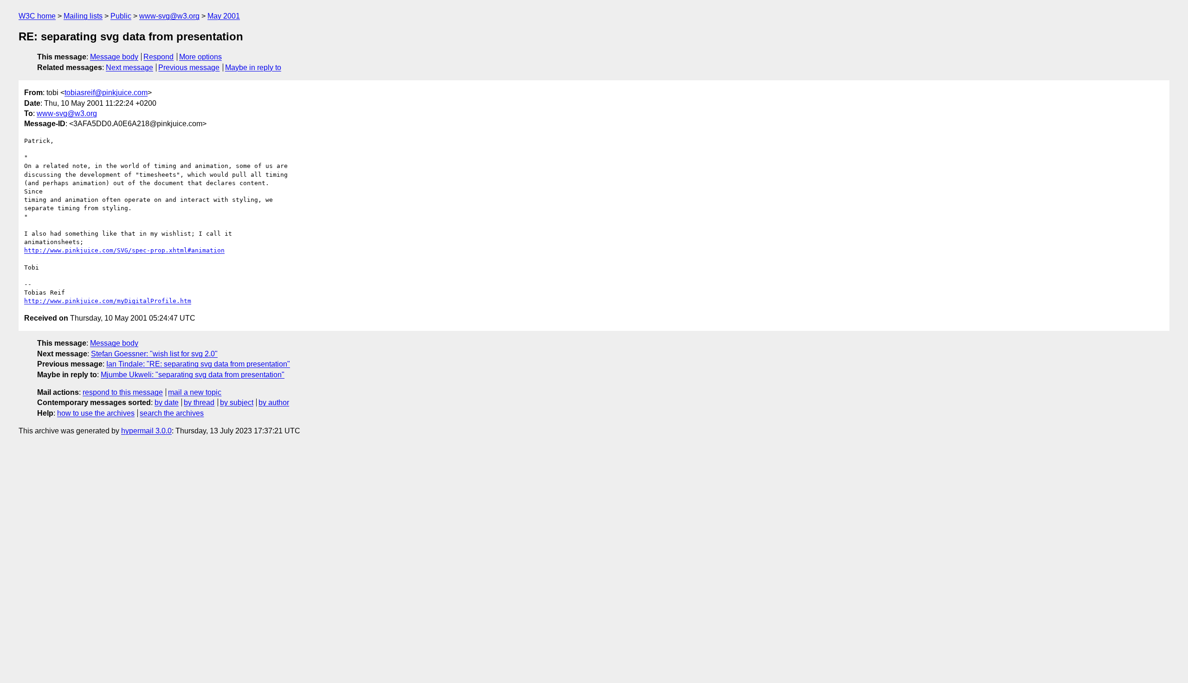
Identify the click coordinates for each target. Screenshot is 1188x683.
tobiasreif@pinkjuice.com (106, 93)
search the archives (172, 413)
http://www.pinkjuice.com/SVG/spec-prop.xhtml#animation (124, 250)
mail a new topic (194, 392)
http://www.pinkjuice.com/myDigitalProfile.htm (107, 300)
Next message (129, 67)
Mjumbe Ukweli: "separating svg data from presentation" (192, 375)
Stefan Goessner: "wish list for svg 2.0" (154, 354)
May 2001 (223, 16)
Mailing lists (83, 16)
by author (273, 402)
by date (167, 402)
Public (120, 16)
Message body (114, 57)
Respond (158, 57)
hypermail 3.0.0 (146, 431)
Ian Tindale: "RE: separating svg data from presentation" (198, 364)
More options (200, 57)
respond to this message (123, 392)
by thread (199, 402)
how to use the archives (96, 413)
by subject (236, 402)
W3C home (37, 16)
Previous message (189, 67)
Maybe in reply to (253, 67)
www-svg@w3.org (169, 16)
